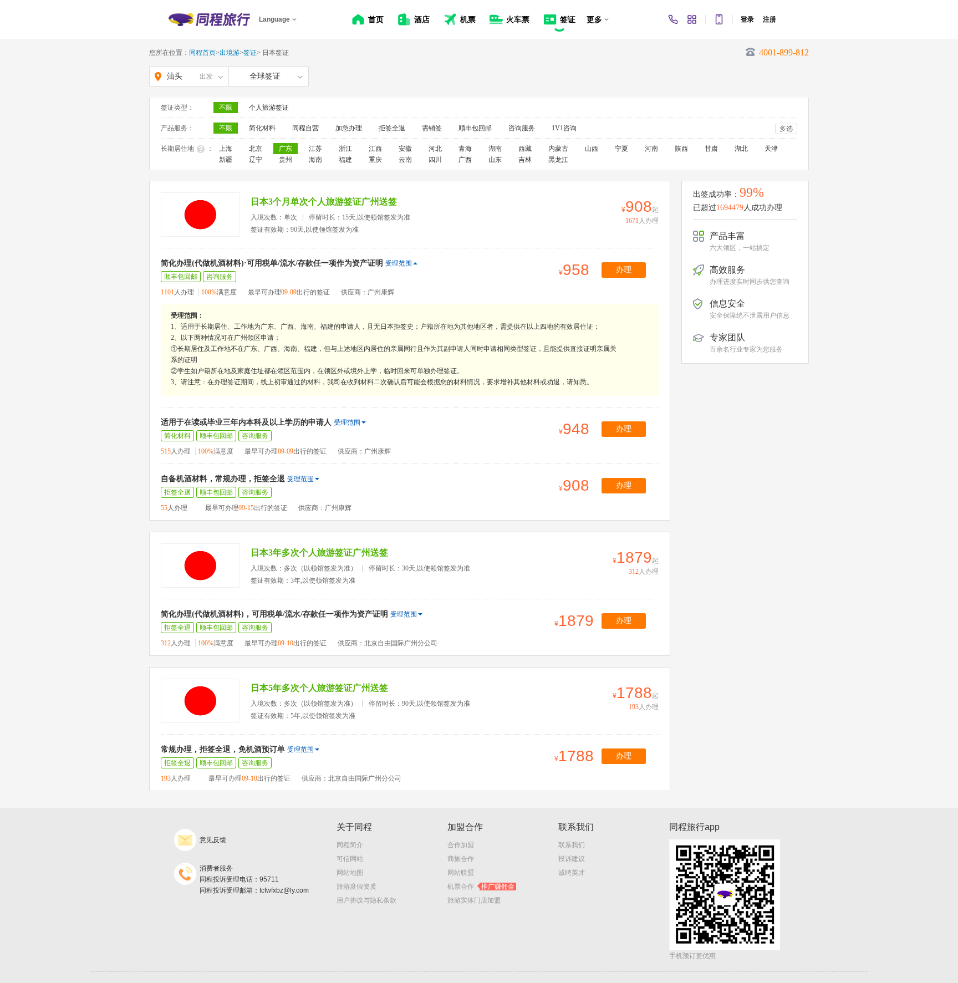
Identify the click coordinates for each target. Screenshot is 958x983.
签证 (250, 53)
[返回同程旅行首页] (209, 19)
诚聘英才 (571, 873)
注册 (769, 19)
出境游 (230, 53)
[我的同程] (691, 19)
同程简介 (350, 845)
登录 (747, 19)
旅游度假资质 (356, 886)
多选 (786, 129)
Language (274, 19)
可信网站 (350, 859)
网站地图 (350, 873)
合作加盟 (460, 845)
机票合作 (480, 886)
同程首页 (202, 53)
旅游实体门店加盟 (474, 900)
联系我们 (571, 845)
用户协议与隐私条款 (366, 900)
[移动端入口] (719, 19)
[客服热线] (673, 19)
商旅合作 (460, 859)
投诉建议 (571, 859)
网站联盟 (460, 873)
